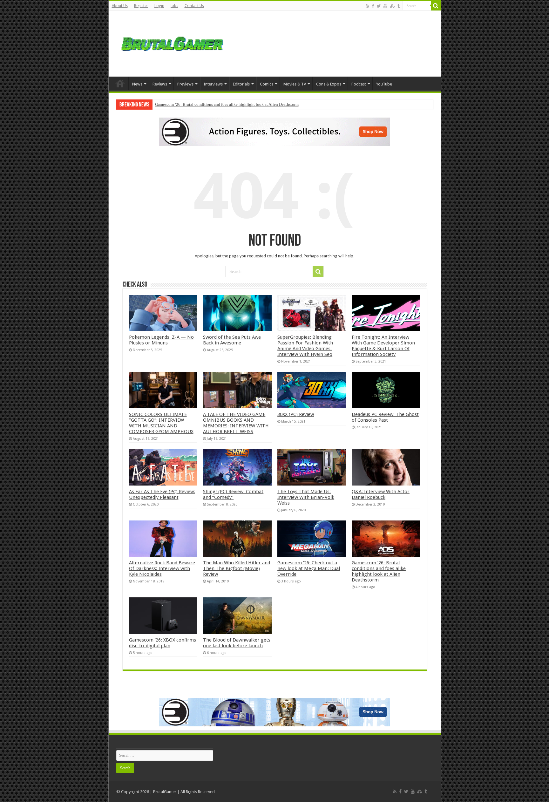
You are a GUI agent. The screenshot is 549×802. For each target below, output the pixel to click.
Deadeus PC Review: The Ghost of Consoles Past (385, 417)
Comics (266, 84)
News (137, 84)
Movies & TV (294, 84)
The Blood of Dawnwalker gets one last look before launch (236, 643)
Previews (185, 84)
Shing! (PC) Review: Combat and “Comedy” (233, 494)
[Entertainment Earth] (274, 131)
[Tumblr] (398, 6)
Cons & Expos (328, 84)
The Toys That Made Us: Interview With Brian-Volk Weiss (305, 497)
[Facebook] (373, 6)
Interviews (213, 84)
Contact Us (194, 5)
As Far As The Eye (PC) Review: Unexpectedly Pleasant (162, 494)
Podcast (358, 84)
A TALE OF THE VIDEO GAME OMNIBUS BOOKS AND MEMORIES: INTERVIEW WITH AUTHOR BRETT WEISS (236, 422)
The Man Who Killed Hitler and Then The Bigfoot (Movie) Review (236, 568)
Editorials (241, 84)
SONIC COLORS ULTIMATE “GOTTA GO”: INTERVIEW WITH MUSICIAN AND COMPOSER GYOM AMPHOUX (161, 422)
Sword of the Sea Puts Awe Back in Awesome (232, 340)
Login (159, 5)
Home (120, 83)
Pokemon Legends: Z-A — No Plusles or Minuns (161, 340)
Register (141, 5)
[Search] (436, 5)
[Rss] (367, 6)
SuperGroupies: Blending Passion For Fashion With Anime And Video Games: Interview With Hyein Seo (305, 345)
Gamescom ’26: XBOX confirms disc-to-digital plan (162, 643)
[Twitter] (379, 6)
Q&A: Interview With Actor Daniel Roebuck (381, 494)
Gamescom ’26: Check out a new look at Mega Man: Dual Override (308, 568)
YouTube (384, 84)
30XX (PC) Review (295, 414)
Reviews (159, 84)
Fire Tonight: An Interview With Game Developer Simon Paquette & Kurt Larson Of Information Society (383, 345)
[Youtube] (385, 6)
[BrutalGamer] (172, 42)
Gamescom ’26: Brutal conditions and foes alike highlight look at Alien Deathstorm (227, 104)
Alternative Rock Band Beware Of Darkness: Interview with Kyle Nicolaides (162, 568)
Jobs (174, 5)
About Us (120, 5)
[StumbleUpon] (392, 6)
